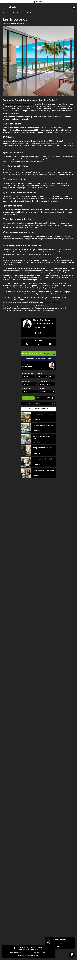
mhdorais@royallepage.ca (47, 300)
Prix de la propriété (27, 373)
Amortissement (26, 388)
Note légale (27, 403)
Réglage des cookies (15, 952)
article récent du (19, 104)
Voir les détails (51, 403)
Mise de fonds (40, 373)
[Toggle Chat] (72, 955)
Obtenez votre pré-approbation (38, 358)
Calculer (28, 398)
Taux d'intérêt (43, 381)
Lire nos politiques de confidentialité (28, 955)
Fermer (71, 939)
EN (74, 7)
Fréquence (42, 388)
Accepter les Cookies (40, 952)
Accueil (5, 13)
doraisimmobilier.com (52, 302)
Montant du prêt (26, 381)
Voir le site (38, 403)
